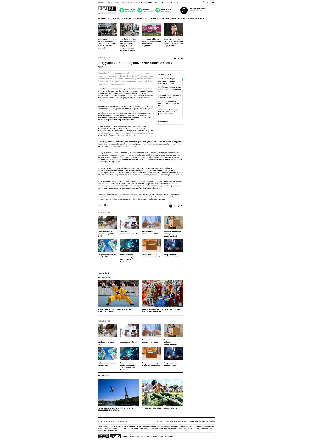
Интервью (102, 18)
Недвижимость (194, 18)
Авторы (205, 421)
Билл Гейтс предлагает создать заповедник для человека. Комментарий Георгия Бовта (173, 42)
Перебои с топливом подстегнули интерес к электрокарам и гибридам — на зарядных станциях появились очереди (129, 44)
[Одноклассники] (181, 58)
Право (174, 18)
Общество (164, 18)
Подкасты (115, 18)
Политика (151, 18)
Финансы (139, 18)
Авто (182, 18)
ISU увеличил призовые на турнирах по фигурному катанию (168, 111)
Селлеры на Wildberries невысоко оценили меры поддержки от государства (151, 42)
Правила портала (194, 421)
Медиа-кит (182, 421)
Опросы (212, 421)
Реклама (159, 421)
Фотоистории (104, 277)
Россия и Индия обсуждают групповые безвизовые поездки (166, 81)
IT (206, 18)
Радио (166, 421)
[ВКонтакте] (175, 58)
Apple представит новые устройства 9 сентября (169, 96)
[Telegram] (178, 58)
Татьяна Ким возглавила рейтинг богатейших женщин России (169, 89)
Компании (127, 18)
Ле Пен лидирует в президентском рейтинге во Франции (169, 103)
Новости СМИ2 (103, 273)
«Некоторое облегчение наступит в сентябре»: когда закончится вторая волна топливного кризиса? (107, 43)
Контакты (173, 421)
